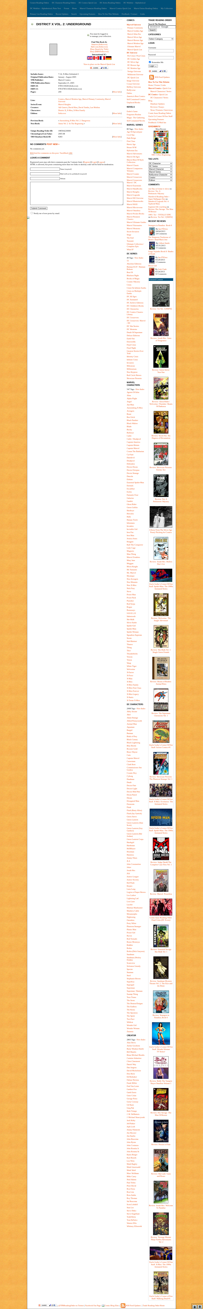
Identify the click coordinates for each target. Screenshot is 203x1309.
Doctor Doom (132, 467)
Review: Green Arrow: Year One (161, 371)
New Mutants (132, 582)
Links (142, 14)
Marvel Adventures (134, 154)
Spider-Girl (131, 626)
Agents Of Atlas (133, 392)
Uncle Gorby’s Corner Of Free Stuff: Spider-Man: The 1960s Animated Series (161, 830)
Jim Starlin (131, 1136)
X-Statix (130, 697)
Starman (130, 972)
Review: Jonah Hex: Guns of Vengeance (161, 339)
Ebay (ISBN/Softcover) (99, 51)
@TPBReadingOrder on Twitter (71, 1305)
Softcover (62, 113)
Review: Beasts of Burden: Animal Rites (161, 682)
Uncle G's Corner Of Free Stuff (160, 116)
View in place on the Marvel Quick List (99, 64)
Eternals (130, 486)
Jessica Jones (132, 538)
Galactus (130, 498)
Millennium (131, 369)
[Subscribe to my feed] (151, 79)
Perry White (131, 923)
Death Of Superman (134, 332)
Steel (129, 975)
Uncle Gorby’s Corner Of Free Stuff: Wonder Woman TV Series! (161, 1049)
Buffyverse (131, 90)
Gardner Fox (132, 1089)
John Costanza (133, 1145)
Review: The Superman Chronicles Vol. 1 (161, 714)
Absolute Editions (134, 264)
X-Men (70, 110)
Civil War (130, 135)
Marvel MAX (132, 204)
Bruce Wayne (132, 752)
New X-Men (131, 585)
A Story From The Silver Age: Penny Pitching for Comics (161, 531)
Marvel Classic (133, 165)
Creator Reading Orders (39, 3)
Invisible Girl (132, 529)
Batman (130, 733)
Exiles (129, 492)
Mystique (130, 576)
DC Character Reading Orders (64, 3)
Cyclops (130, 454)
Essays (161, 107)
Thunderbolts (132, 654)
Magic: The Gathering (136, 117)
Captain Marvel (133, 448)
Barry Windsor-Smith (135, 1049)
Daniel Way (131, 1064)
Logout (101, 162)
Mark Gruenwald (133, 1167)
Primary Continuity (135, 28)
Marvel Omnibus (133, 210)
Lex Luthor (131, 895)
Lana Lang (131, 889)
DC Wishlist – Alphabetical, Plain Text (45, 8)
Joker (129, 867)
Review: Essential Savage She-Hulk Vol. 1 (161, 950)
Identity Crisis (132, 356)
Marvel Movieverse (135, 207)
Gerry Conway (132, 1102)
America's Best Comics (136, 96)
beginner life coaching (157, 207)
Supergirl (130, 985)
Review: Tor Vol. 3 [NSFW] (162, 217)
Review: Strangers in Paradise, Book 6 (161, 1016)
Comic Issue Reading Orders (159, 113)
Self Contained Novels (136, 121)
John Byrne (131, 1142)
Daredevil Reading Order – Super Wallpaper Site (159, 197)
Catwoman (131, 761)
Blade (129, 426)
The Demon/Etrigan (135, 1003)
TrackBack (66, 153)
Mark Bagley (132, 1164)
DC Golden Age (133, 59)
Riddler (130, 945)
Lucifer (130, 904)
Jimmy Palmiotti (133, 1130)
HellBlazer (131, 848)
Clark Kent (131, 764)
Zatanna (130, 1031)
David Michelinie (134, 1070)
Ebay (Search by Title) (99, 49)
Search (74, 14)
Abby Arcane (132, 711)
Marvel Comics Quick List (120, 8)
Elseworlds (131, 342)
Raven (129, 936)
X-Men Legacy (133, 694)
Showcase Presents (134, 378)
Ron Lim (130, 1192)
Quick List (167, 88)
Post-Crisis (141, 56)
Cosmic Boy (132, 773)
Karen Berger (132, 1155)
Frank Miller (132, 1083)
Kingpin (130, 542)
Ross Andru (131, 1195)
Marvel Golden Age (135, 31)
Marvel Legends (133, 195)
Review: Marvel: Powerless (161, 894)
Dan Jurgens (132, 1067)
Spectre (130, 969)
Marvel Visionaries (134, 225)
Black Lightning (133, 742)
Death (129, 782)
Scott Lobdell (132, 1204)
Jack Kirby (131, 1120)
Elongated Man (133, 801)
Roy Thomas (132, 1198)
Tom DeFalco (132, 1220)
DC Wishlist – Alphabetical (134, 3)
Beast (129, 414)
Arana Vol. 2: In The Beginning (70, 123)
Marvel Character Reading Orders (93, 8)
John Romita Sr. (133, 1151)
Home (74, 8)
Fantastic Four (132, 495)
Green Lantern (132, 820)
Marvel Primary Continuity (93, 99)
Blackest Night (133, 275)
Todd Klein (131, 1217)
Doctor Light (132, 788)
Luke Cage (131, 548)
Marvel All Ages (133, 157)
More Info (117, 92)
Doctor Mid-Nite (133, 792)
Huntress (130, 855)
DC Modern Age (133, 68)
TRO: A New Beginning (160, 155)
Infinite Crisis (132, 360)
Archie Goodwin (133, 1046)
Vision (129, 660)
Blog (150, 101)
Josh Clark (162, 269)
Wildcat (130, 1022)
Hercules (130, 514)
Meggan (130, 563)
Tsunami (130, 241)
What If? (130, 249)
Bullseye (130, 433)
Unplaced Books (133, 102)
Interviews (168, 110)
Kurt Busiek (131, 1158)
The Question (132, 1013)
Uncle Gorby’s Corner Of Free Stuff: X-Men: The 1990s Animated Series (161, 1264)
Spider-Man (131, 629)
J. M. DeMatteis (133, 1114)
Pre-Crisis (131, 56)
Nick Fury (131, 588)
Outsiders (130, 920)
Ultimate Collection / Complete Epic (135, 245)
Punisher (130, 601)
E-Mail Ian (162, 122)
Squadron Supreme (134, 635)
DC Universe (132, 53)
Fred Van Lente (133, 1086)
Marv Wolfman (133, 1173)
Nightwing (131, 917)
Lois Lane (131, 901)
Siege (129, 235)
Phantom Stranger (134, 926)
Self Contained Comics (136, 99)
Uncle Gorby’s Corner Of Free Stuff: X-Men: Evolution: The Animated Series (161, 801)
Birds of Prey (132, 736)
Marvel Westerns (133, 228)
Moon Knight (132, 566)
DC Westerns (132, 329)
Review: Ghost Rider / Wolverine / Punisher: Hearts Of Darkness (161, 403)
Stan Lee (130, 1207)
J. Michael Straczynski (136, 1117)
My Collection (167, 8)
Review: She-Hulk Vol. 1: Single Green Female (161, 651)
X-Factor (130, 672)
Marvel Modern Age (73, 99)
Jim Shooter (131, 1133)
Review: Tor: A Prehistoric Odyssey (156, 192)
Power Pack (131, 598)
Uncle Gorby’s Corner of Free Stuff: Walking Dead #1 (161, 1297)
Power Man (131, 594)
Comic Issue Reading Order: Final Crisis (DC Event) (161, 919)
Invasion (130, 363)
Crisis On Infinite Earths (136, 288)
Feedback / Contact (129, 14)
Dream (129, 798)
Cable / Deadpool (134, 439)
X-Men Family (79, 110)
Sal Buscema (132, 1201)
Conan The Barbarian (135, 451)
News (152, 110)
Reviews (153, 107)
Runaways (131, 610)
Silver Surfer (132, 622)
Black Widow (132, 423)
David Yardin (83, 107)
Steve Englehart (133, 1214)
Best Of (130, 272)
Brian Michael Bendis (135, 1055)
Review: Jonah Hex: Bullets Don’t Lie (161, 563)
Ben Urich (131, 417)
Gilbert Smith (164, 243)
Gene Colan (131, 1095)
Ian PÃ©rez (163, 229)
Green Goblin (132, 507)
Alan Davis (131, 1042)
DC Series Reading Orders (110, 3)
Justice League (133, 876)
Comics (61, 99)
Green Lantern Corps (135, 839)
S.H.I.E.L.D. (131, 613)
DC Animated (132, 299)
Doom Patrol (132, 795)
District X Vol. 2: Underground (63, 24)
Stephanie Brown (134, 978)
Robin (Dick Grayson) (135, 951)
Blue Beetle (131, 746)
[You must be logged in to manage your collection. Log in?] (32, 24)
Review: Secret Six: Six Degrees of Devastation (161, 437)
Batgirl (129, 730)
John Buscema (132, 1139)
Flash (129, 807)
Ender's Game (132, 111)
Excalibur (131, 489)
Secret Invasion (133, 231)
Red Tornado (132, 939)
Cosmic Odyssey (133, 282)
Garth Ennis (131, 1092)
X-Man (129, 678)
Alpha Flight (132, 398)
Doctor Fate (131, 785)
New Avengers (132, 579)
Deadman (130, 779)
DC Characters (156, 97)
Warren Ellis (132, 1223)
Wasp (129, 663)
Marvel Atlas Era (134, 34)
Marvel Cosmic (133, 174)
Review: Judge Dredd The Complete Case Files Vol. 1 (161, 863)
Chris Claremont (133, 1061)
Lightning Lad (133, 898)
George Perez (132, 1099)
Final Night (131, 348)
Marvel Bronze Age (135, 40)
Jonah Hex (131, 870)
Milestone (131, 366)
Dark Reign (131, 138)
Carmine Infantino (134, 1058)
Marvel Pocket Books (135, 214)
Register (87, 162)
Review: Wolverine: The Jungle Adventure (161, 619)
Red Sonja (131, 604)
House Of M (131, 147)
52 (128, 261)
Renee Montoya (133, 942)
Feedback (152, 122)
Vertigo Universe (134, 71)
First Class (131, 141)
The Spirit (131, 1016)
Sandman (130, 954)
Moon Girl (152, 266)
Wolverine (131, 669)
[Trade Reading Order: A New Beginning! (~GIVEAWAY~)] (161, 153)
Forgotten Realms (134, 114)
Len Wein (130, 1161)
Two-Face (130, 1019)
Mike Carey (131, 1176)
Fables (129, 93)
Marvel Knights (64, 104)
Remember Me (157, 62)
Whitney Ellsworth (134, 1226)
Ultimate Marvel (134, 46)
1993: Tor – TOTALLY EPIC (159, 215)
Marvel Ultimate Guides (136, 222)
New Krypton (132, 372)
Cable (129, 436)
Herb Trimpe (132, 1111)
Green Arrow (132, 816)
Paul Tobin (131, 1183)
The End (130, 238)
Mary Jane (131, 560)
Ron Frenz (131, 1189)
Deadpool (131, 461)
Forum (66, 8)
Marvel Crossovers (134, 177)
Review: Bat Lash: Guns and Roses (161, 1175)
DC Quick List (133, 77)
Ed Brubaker (132, 1077)
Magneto (130, 551)
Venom (129, 657)
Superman (131, 988)
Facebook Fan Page (93, 1305)
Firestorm (130, 804)
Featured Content (156, 279)
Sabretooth (131, 616)
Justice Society (133, 880)
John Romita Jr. (133, 1148)
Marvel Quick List (134, 49)
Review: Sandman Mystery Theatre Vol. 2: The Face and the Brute (161, 983)
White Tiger (131, 666)
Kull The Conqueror (135, 545)
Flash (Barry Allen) (134, 810)
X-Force (130, 675)
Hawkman (131, 845)
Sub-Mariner (132, 641)
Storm (129, 638)
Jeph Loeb (131, 1127)
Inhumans (131, 523)
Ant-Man (130, 405)
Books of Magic (133, 278)
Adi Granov (62, 107)
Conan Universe (133, 84)
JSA (128, 873)
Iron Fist (130, 532)
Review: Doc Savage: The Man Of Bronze (161, 1114)
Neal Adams (131, 1179)
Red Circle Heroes (134, 375)
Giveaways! (154, 126)
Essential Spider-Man (135, 482)
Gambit (130, 501)
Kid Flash (130, 883)
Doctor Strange (133, 473)
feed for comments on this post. (44, 153)
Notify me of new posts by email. (47, 213)
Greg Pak (130, 1108)
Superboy (130, 982)
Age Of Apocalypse (134, 132)
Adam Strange (132, 718)
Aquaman (130, 727)
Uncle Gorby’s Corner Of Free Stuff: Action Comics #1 (161, 746)
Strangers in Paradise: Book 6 (160, 225)
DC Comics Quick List (88, 3)
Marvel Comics (154, 88)
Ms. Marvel (131, 573)
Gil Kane (130, 1105)
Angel (129, 401)
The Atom (131, 1000)
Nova (129, 591)
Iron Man (130, 535)
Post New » (53, 144)
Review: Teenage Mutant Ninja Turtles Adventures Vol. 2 (161, 1239)
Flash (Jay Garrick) (134, 813)
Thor (129, 650)
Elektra (130, 479)
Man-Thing (131, 554)
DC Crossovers (133, 317)
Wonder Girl (132, 1025)
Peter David (131, 1186)
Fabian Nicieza (133, 1080)
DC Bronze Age (133, 65)
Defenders (131, 464)
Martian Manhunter (135, 908)
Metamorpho (132, 914)
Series (169, 91)
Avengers (130, 411)
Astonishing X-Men (135, 408)
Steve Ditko (131, 1211)
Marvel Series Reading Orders (146, 8)
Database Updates (157, 104)
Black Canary (132, 739)
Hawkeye (130, 510)
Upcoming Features (87, 14)
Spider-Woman (133, 632)
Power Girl (131, 933)
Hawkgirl (130, 842)
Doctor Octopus (133, 470)
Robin (129, 948)
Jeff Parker (131, 1123)
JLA (128, 861)
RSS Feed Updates (162, 77)
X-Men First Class (134, 688)
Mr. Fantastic (132, 570)
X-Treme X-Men (133, 700)
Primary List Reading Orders (41, 14)
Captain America (133, 442)
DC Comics (153, 94)
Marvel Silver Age (134, 37)
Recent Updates (62, 14)
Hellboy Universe (134, 87)
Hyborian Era (132, 150)
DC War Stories (133, 326)
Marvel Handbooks (134, 189)
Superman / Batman (135, 991)
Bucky (129, 429)
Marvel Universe (134, 25)
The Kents (131, 1010)
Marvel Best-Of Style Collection (135, 161)
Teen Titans (131, 997)
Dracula (130, 476)
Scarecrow (131, 963)
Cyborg (130, 776)
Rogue (129, 607)
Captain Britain (133, 445)
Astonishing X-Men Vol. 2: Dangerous (75, 120)
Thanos (130, 644)
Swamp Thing (132, 994)
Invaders (130, 526)
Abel (129, 714)
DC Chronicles (133, 309)
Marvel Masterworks (135, 201)
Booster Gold (132, 749)
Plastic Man (131, 929)
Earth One (131, 338)
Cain (129, 755)
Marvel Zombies (133, 557)
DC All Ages (132, 296)
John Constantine (134, 864)
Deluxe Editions (133, 335)
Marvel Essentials (134, 186)
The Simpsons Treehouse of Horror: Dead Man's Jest (159, 238)
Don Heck (131, 1074)
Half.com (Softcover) (99, 47)
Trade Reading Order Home (154, 1305)
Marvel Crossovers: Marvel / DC (134, 181)
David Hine (73, 107)
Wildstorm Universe (135, 74)
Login (94, 162)
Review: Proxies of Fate (160, 1144)
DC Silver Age (133, 62)
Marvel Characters (157, 91)
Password (152, 55)
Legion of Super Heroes (136, 892)
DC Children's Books (135, 306)
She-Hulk (130, 619)
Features (159, 110)
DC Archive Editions (135, 303)
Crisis (129, 285)
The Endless (132, 1006)
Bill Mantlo (131, 1052)
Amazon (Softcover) (99, 44)
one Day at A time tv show (158, 189)
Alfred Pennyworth (134, 721)
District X (62, 110)
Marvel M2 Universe (135, 198)
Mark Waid (131, 1170)
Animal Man (132, 724)
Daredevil (131, 457)
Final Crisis (131, 345)
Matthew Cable (133, 911)
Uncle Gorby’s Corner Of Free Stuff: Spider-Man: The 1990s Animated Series (161, 586)
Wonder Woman (133, 1028)
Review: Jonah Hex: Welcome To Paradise (161, 1206)
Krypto (129, 886)
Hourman (130, 852)
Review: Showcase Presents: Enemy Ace (161, 468)
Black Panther (132, 420)
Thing (129, 647)
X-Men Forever (133, 691)
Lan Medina (95, 107)
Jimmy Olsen (132, 858)
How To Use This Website (108, 14)
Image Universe (133, 81)
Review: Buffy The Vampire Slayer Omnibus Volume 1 (161, 1082)
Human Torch (132, 520)
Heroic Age (131, 144)
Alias (129, 395)
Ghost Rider (131, 504)
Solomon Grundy (134, 966)
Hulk (129, 517)
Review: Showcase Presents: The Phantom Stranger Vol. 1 (161, 778)
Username (152, 48)
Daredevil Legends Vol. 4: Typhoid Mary (158, 202)
